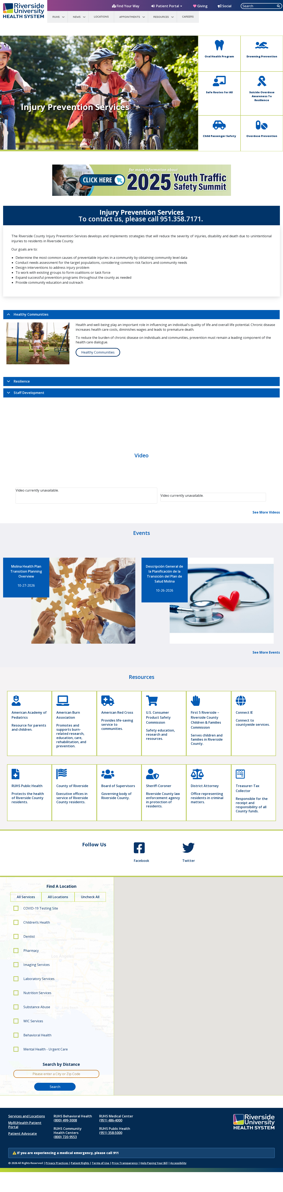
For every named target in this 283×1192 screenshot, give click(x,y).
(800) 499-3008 (65, 1120)
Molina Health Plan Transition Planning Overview (26, 571)
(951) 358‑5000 (110, 1132)
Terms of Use (101, 1163)
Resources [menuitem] (161, 16)
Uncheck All (90, 897)
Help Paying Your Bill (154, 1163)
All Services (26, 897)
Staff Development (29, 392)
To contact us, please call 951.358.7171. (142, 218)
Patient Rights (80, 1163)
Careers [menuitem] (188, 16)
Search (55, 1086)
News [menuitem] (77, 16)
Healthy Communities (31, 314)
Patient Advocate (22, 1133)
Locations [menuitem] (101, 16)
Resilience (22, 381)
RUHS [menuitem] (56, 16)
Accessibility (178, 1163)
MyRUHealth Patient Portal (24, 1125)
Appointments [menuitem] (129, 16)
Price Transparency (125, 1163)
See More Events (266, 652)
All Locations (58, 897)
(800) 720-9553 (65, 1137)
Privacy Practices (57, 1163)
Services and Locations (26, 1116)
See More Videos (266, 512)
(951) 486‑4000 (110, 1120)
